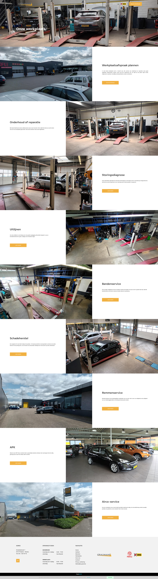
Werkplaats (99, 4)
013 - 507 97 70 (22, 553)
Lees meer (88, 577)
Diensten (90, 4)
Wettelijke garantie (80, 564)
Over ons (107, 4)
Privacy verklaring (80, 562)
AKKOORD (110, 577)
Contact (115, 4)
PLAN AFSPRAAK (110, 82)
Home (77, 550)
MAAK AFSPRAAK (135, 4)
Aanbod (83, 4)
